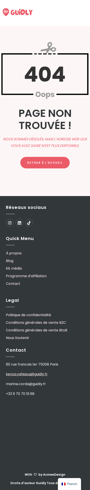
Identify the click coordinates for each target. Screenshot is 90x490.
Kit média (14, 268)
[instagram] (11, 223)
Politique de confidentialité (28, 314)
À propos (14, 253)
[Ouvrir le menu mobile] (82, 14)
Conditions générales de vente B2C (36, 322)
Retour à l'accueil (44, 162)
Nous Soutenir (17, 337)
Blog (9, 260)
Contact (13, 283)
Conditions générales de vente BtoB (36, 330)
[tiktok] (29, 223)
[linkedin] (20, 223)
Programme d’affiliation (26, 276)
